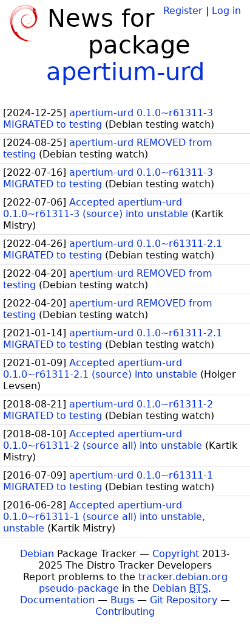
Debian (37, 553)
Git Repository (183, 600)
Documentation (57, 600)
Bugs (122, 600)
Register (183, 10)
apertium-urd (125, 72)
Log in (226, 10)
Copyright (175, 553)
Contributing (125, 611)
